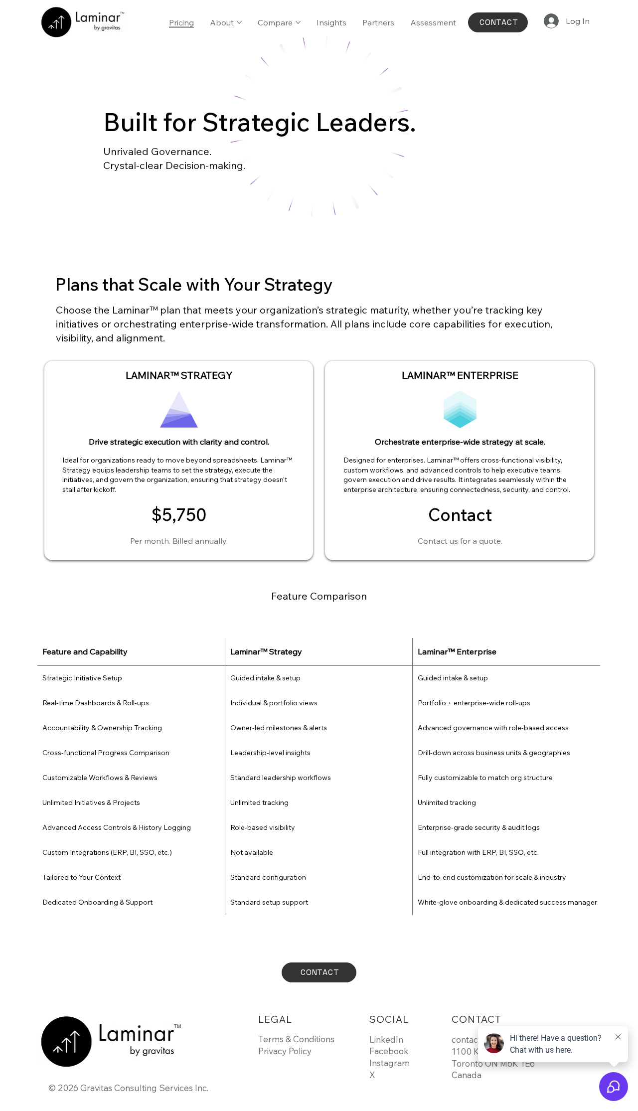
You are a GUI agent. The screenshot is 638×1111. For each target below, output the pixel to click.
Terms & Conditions (296, 1039)
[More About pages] (239, 22)
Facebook (389, 1051)
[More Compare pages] (298, 22)
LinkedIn (386, 1039)
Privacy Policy (285, 1051)
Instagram (389, 1063)
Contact (460, 514)
